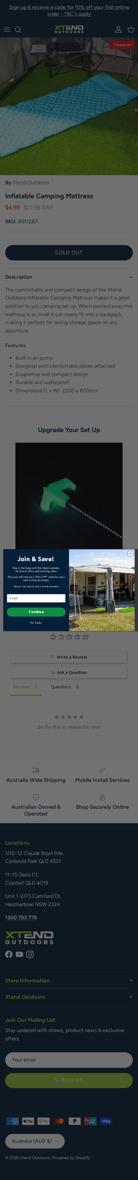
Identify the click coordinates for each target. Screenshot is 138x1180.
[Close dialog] (130, 553)
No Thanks (36, 623)
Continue (36, 611)
